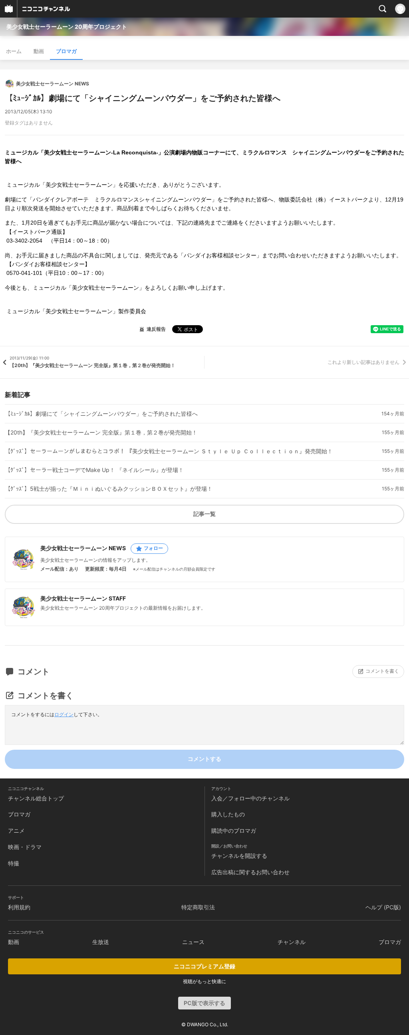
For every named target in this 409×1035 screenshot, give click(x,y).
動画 (39, 51)
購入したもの (228, 814)
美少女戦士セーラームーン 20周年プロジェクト (66, 26)
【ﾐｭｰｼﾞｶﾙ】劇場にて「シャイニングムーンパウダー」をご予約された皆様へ (101, 414)
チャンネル (292, 941)
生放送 (100, 941)
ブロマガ (66, 51)
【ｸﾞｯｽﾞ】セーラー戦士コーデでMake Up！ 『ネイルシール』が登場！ (94, 470)
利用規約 (19, 907)
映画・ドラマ (25, 846)
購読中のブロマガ (233, 830)
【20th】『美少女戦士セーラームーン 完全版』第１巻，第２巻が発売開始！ (101, 432)
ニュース (193, 941)
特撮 (13, 863)
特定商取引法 (198, 907)
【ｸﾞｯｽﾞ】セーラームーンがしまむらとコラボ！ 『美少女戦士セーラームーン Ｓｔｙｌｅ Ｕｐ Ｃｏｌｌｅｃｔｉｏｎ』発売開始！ (169, 451)
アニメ (16, 830)
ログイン (63, 714)
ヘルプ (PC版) (383, 907)
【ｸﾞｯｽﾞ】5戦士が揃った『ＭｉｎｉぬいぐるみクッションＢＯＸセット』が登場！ (108, 489)
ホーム (14, 51)
